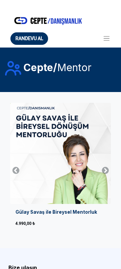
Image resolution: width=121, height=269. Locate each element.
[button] (16, 170)
